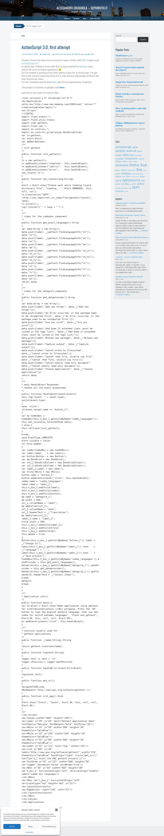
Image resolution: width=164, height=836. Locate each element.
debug (118, 161)
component (131, 158)
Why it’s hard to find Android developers (132, 237)
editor (135, 161)
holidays (126, 173)
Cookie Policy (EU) (95, 18)
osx (143, 180)
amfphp (120, 150)
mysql (118, 180)
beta (126, 155)
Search (118, 35)
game (145, 170)
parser (118, 184)
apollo (139, 151)
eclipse (125, 161)
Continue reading (136, 252)
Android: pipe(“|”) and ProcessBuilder (131, 203)
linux (128, 176)
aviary (119, 155)
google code (89, 54)
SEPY (136, 187)
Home (18, 26)
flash (143, 165)
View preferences (49, 826)
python (140, 183)
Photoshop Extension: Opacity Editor (130, 215)
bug (132, 155)
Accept (12, 826)
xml (126, 191)
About (84, 18)
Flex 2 (85, 60)
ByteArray (81, 66)
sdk (130, 188)
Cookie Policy (29, 832)
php (127, 183)
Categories (67, 18)
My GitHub (76, 18)
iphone (118, 176)
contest (141, 159)
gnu (82, 54)
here (54, 82)
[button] (56, 810)
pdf (123, 184)
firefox (134, 165)
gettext (77, 54)
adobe (135, 147)
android (131, 151)
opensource (131, 180)
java (123, 176)
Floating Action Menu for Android (129, 276)
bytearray (67, 54)
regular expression (122, 188)
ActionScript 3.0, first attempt (46, 47)
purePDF (133, 184)
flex (73, 54)
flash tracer (131, 170)
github (118, 174)
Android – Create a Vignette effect (129, 257)
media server (135, 176)
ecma (130, 161)
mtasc (142, 176)
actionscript (46, 54)
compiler (120, 158)
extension (122, 165)
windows (120, 191)
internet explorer (137, 174)
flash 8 (118, 170)
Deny (30, 826)
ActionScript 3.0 (30, 63)
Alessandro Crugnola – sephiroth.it (82, 7)
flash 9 (124, 170)
